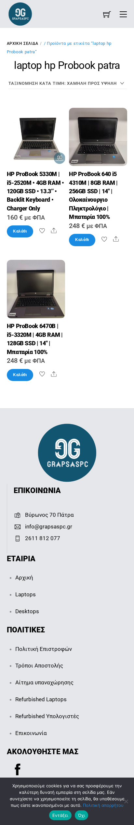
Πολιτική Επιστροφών (43, 649)
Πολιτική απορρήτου (103, 805)
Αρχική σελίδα (22, 43)
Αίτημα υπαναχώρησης (44, 682)
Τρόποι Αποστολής (39, 665)
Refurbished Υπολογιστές (47, 716)
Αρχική (24, 577)
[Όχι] (126, 801)
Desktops (27, 611)
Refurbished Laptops (41, 699)
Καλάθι (20, 231)
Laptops (25, 594)
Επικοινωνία (31, 733)
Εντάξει (60, 815)
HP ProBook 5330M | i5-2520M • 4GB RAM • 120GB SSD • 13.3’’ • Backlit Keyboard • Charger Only (35, 191)
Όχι (81, 815)
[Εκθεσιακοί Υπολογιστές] (20, 13)
